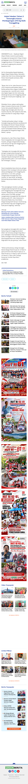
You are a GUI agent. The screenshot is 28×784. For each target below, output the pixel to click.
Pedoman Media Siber (19, 774)
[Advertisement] (14, 633)
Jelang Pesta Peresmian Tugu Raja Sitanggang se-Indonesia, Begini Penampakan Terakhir (7, 596)
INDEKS (15, 5)
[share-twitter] (13, 288)
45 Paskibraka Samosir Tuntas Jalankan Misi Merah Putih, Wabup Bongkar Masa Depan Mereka (10, 722)
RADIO (9, 5)
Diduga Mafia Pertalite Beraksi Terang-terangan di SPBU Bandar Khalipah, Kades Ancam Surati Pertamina (7, 675)
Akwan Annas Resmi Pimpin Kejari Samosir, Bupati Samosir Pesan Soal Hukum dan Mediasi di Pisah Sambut (10, 700)
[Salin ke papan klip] (18, 288)
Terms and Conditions (14, 776)
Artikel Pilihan (6, 651)
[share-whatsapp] (15, 288)
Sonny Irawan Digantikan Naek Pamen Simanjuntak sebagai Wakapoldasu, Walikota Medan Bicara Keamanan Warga (10, 693)
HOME (3, 5)
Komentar (14, 291)
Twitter (16, 773)
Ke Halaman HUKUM (14, 680)
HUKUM (12, 279)
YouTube (19, 773)
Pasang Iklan (11, 774)
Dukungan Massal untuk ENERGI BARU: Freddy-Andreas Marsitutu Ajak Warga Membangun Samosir (7, 610)
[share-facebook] (10, 288)
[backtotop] (14, 764)
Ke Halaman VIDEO (13, 615)
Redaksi (5, 774)
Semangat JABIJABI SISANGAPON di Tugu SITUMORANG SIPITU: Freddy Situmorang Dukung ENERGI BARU (20, 596)
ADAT (20, 5)
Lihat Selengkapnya (13, 728)
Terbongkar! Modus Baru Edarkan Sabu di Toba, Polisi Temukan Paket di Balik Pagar (20, 662)
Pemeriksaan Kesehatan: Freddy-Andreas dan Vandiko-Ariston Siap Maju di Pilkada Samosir (20, 610)
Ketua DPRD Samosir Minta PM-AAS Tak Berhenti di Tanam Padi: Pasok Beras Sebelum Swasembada (10, 707)
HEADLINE (5, 279)
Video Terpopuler (7, 585)
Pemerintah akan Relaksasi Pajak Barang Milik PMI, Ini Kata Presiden (13, 272)
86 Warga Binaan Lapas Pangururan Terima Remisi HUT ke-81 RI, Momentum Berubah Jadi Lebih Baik (10, 715)
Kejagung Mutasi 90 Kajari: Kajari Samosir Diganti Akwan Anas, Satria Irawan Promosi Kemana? (6, 662)
